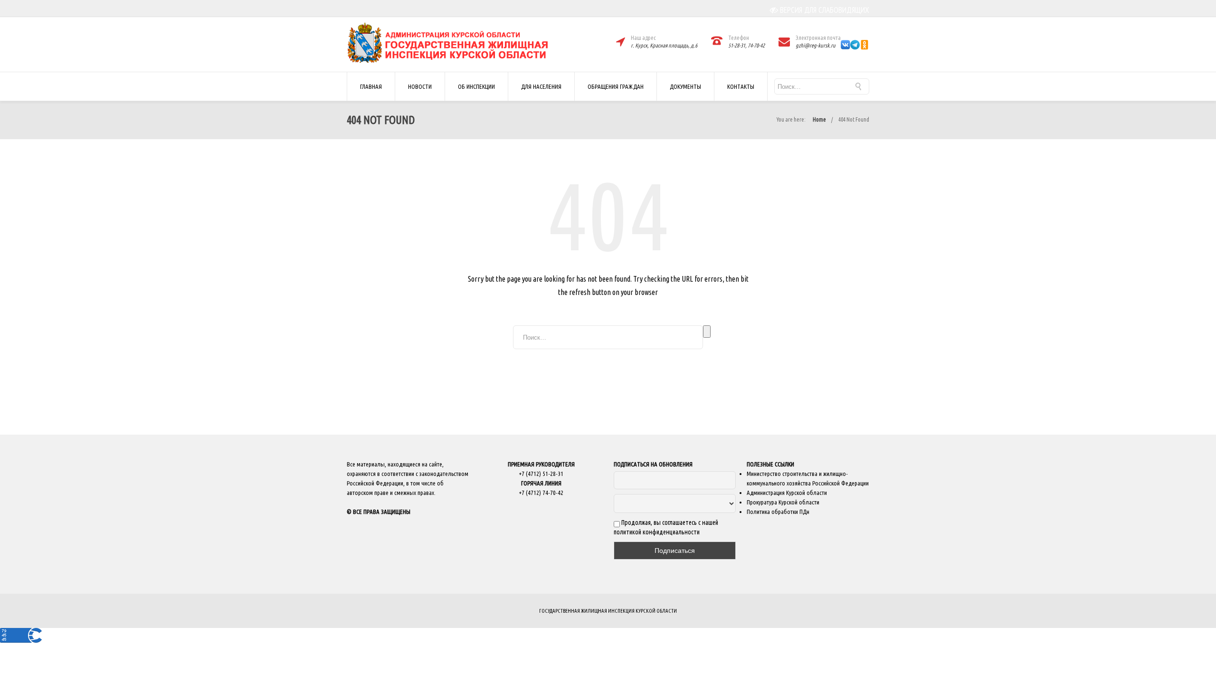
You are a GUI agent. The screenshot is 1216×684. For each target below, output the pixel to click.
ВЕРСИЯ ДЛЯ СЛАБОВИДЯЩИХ (824, 10)
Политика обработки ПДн (778, 511)
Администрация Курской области (787, 492)
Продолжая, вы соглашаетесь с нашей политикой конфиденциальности (666, 527)
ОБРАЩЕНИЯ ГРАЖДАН (616, 86)
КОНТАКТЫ (740, 86)
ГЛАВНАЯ (371, 86)
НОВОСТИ (420, 86)
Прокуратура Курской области (783, 502)
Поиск (707, 331)
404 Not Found (853, 119)
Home (819, 119)
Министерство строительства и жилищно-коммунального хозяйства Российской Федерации (808, 478)
